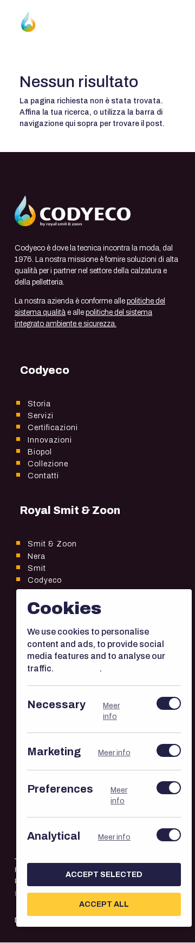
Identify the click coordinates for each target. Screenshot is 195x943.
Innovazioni (50, 440)
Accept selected (104, 875)
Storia (39, 404)
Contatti (43, 476)
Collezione (48, 464)
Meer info (111, 711)
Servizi (41, 416)
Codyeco (45, 580)
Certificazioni (53, 428)
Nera (37, 556)
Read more (77, 667)
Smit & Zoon (52, 544)
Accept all (104, 904)
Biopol (40, 452)
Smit (37, 568)
